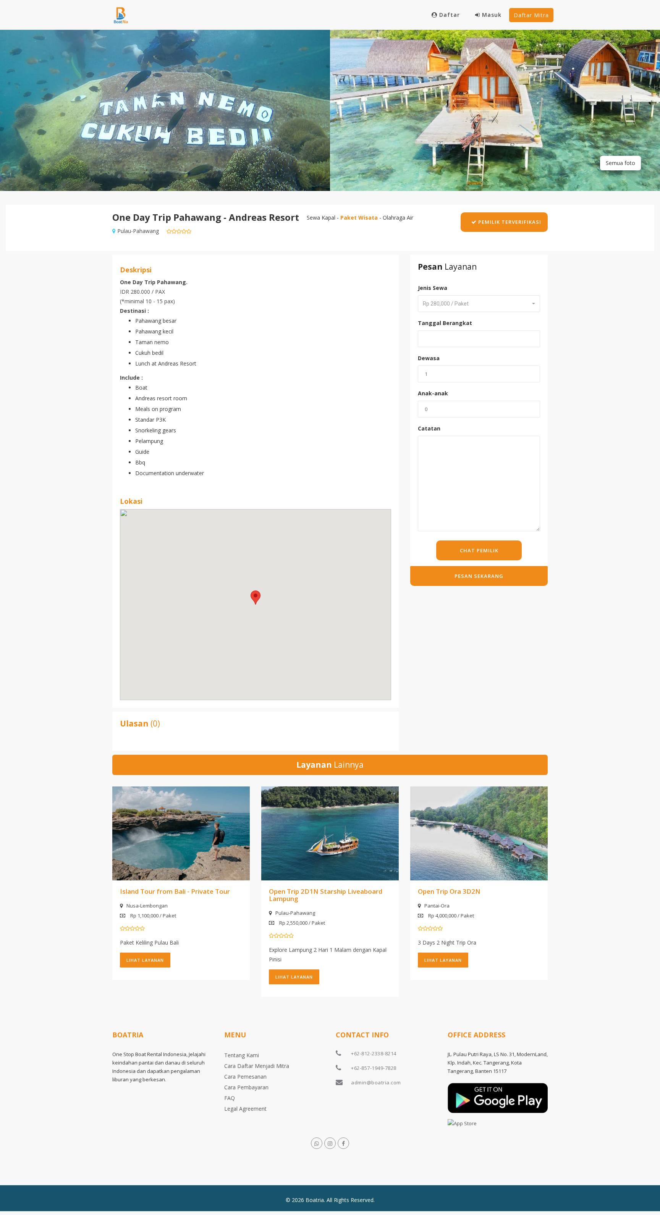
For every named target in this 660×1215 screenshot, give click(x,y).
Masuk (491, 14)
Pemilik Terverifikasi (509, 221)
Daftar (449, 14)
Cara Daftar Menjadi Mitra (256, 1065)
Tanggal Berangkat (445, 323)
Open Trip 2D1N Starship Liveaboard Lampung (325, 895)
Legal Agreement (245, 1108)
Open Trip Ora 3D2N (449, 891)
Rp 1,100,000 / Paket (152, 915)
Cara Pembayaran (246, 1087)
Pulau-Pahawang (295, 912)
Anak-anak (433, 393)
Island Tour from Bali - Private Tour (175, 891)
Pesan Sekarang (479, 576)
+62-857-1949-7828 (373, 1068)
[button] (255, 598)
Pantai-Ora (437, 905)
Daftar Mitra (531, 15)
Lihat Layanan (145, 960)
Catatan (429, 428)
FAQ (229, 1098)
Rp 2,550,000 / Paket (301, 922)
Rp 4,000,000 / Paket (450, 915)
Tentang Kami (241, 1055)
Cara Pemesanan (245, 1076)
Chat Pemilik (479, 550)
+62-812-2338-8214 (373, 1053)
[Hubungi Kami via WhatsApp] (316, 1143)
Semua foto (620, 163)
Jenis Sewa (432, 287)
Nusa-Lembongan (147, 905)
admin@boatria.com (376, 1082)
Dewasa (429, 358)
